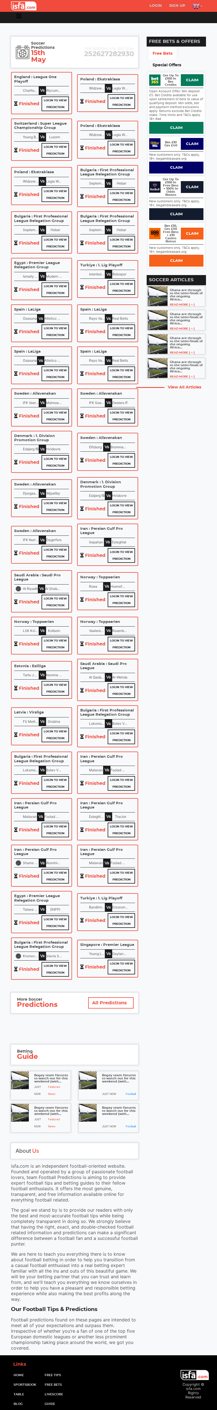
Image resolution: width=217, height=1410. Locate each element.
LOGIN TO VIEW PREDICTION (55, 104)
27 (105, 52)
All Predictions (109, 1003)
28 (113, 52)
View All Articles (184, 387)
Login (155, 6)
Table (19, 1394)
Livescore (54, 1394)
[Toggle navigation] (19, 17)
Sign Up (177, 6)
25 (88, 52)
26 (96, 52)
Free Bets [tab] (162, 53)
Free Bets (53, 1384)
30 (129, 52)
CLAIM (192, 80)
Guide (50, 1403)
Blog (18, 1403)
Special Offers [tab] (167, 65)
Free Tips (53, 1375)
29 (121, 52)
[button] (197, 6)
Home (28, 1375)
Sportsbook (25, 1384)
